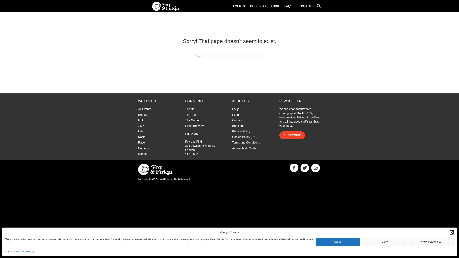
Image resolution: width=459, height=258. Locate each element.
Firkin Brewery (194, 125)
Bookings (258, 6)
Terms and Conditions (246, 142)
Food (275, 6)
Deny (385, 241)
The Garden (192, 120)
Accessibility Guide (244, 148)
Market (142, 153)
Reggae (143, 114)
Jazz (141, 125)
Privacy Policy (27, 251)
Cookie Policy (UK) (244, 136)
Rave (141, 142)
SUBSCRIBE (292, 135)
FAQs (288, 6)
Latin (141, 131)
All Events (144, 109)
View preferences (431, 241)
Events (239, 6)
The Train (191, 114)
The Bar (190, 109)
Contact (304, 6)
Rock (141, 136)
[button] (452, 232)
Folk (141, 120)
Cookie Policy (12, 251)
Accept (338, 241)
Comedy (143, 148)
